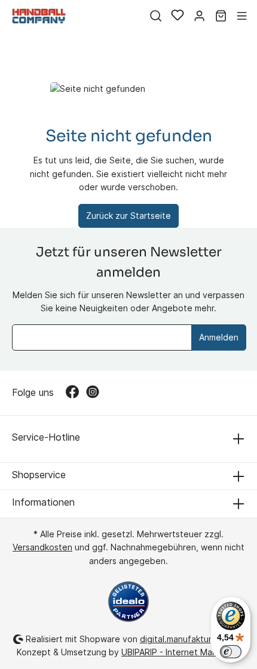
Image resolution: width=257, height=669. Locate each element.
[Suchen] (155, 16)
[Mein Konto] (199, 16)
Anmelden (218, 337)
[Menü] (241, 16)
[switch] (230, 651)
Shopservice (39, 475)
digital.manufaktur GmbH (189, 639)
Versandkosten (42, 547)
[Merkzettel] (177, 16)
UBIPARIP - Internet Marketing (180, 652)
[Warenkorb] (220, 16)
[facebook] (76, 393)
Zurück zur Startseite (128, 215)
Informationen (43, 502)
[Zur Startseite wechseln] (39, 15)
